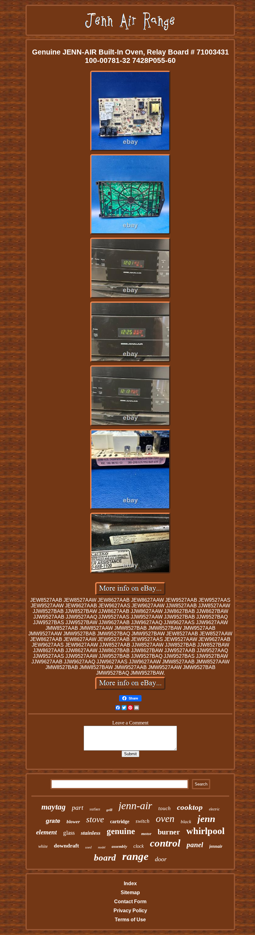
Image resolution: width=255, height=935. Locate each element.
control (165, 843)
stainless (90, 833)
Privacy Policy (130, 910)
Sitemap (130, 892)
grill (109, 810)
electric (214, 809)
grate (53, 821)
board (105, 857)
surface (95, 809)
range (135, 856)
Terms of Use (130, 919)
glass (69, 832)
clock (138, 846)
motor (146, 833)
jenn (206, 818)
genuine (121, 831)
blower (73, 821)
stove (95, 819)
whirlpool (205, 831)
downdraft (66, 845)
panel (195, 845)
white (43, 846)
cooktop (190, 807)
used (88, 847)
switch (143, 821)
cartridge (119, 821)
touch (164, 808)
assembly (119, 846)
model (101, 847)
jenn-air (135, 805)
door (161, 859)
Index (130, 883)
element (46, 832)
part (77, 807)
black (186, 821)
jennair (215, 846)
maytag (53, 806)
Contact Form (130, 901)
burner (169, 832)
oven (165, 818)
